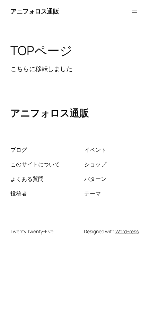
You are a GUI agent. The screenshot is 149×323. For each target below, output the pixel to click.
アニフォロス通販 (34, 11)
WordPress (127, 231)
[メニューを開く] (134, 11)
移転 (41, 68)
